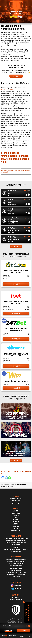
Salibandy (16, 524)
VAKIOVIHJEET (16, 501)
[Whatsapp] (9, 477)
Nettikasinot (12, 635)
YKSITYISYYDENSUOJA (16, 599)
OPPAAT (16, 509)
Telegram (18, 589)
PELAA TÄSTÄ (16, 76)
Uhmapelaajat (5, 484)
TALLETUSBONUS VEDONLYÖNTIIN (16, 543)
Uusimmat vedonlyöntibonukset (16, 540)
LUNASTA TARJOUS (7, 89)
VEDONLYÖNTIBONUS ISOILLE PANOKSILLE (16, 549)
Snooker (16, 526)
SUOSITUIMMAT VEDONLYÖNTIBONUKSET (16, 538)
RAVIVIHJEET (16, 503)
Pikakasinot (16, 577)
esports (16, 519)
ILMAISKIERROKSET (16, 566)
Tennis (16, 517)
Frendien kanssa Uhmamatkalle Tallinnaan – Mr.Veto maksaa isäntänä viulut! (16, 157)
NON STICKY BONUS (16, 568)
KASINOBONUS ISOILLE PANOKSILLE (16, 574)
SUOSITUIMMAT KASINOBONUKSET (16, 559)
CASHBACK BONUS (16, 570)
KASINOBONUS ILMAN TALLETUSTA (16, 572)
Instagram (17, 585)
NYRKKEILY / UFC (16, 530)
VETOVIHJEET (16, 496)
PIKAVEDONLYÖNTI (16, 551)
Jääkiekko (16, 511)
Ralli (16, 528)
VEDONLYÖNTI (16, 536)
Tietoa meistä (16, 597)
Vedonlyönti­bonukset (22, 636)
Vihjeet (4, 635)
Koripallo (16, 515)
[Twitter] (6, 477)
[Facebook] (2, 477)
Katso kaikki (17, 246)
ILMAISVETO (16, 547)
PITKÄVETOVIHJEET (16, 499)
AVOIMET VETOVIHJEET (16, 185)
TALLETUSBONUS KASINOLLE (16, 564)
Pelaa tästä (16, 284)
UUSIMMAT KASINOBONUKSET (16, 561)
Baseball (16, 522)
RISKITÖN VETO (16, 545)
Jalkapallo (16, 513)
